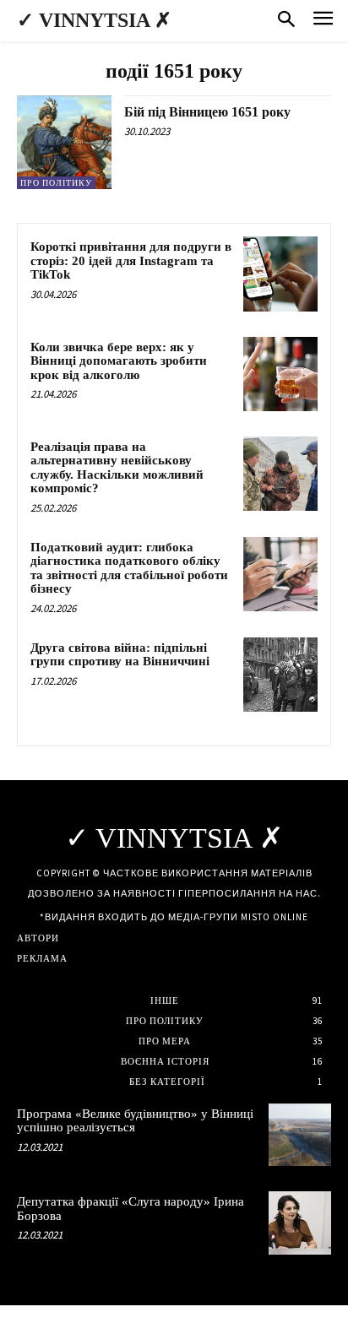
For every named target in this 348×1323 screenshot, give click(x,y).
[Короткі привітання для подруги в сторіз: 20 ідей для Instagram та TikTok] (280, 273)
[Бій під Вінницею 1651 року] (64, 142)
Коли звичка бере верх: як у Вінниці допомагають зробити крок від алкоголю (118, 361)
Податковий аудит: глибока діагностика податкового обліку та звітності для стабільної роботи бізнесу (129, 568)
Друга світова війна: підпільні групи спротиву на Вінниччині (119, 655)
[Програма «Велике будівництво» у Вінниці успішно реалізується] (300, 1134)
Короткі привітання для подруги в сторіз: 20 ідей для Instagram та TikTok (130, 260)
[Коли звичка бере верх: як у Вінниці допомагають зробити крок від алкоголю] (280, 374)
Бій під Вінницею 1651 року (207, 112)
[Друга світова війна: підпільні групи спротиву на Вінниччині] (280, 674)
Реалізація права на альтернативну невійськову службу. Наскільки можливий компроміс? (117, 468)
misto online (274, 917)
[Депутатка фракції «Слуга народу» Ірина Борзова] (300, 1222)
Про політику (56, 182)
